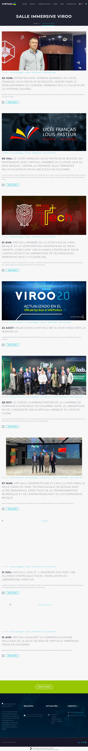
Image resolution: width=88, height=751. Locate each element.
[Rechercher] (86, 4)
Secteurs (32, 4)
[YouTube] (85, 742)
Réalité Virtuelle (36, 72)
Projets (55, 4)
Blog (62, 4)
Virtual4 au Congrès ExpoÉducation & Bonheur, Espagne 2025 (56, 719)
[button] (3, 102)
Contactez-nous (71, 4)
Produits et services (44, 4)
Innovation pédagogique (16, 72)
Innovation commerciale (16, 322)
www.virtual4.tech (81, 715)
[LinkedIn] (79, 742)
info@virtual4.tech (79, 712)
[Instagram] (83, 742)
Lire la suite (12, 102)
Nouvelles (28, 72)
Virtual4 (24, 4)
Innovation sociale (45, 397)
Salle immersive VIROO (49, 72)
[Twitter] (81, 742)
